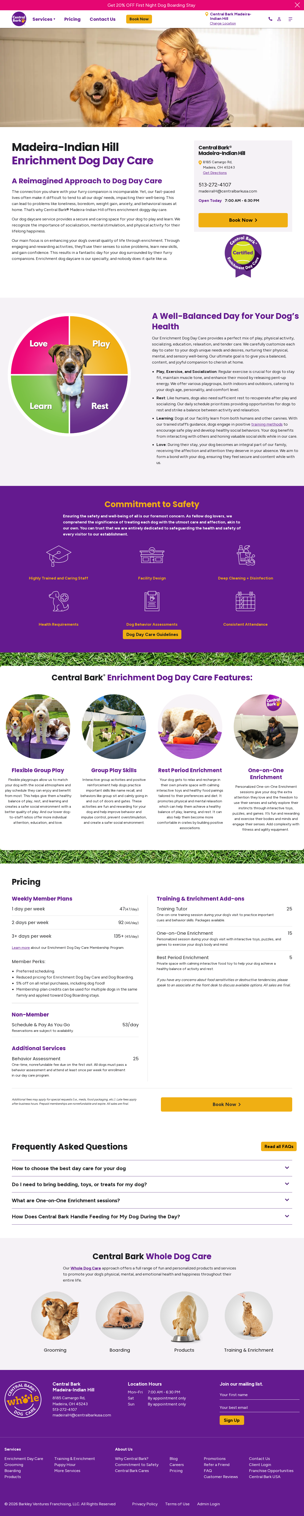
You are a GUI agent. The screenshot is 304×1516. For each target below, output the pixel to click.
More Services (67, 1470)
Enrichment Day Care (23, 1458)
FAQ (208, 1470)
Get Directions (215, 173)
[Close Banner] (297, 5)
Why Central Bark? (131, 1458)
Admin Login (208, 1503)
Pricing (72, 19)
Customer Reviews (221, 1476)
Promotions (215, 1458)
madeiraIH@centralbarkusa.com (228, 191)
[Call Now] (270, 19)
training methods (267, 424)
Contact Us (103, 19)
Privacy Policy (145, 1503)
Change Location (223, 23)
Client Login (260, 1464)
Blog (174, 1458)
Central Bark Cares (132, 1470)
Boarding (12, 1470)
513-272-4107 (215, 184)
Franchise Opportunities (271, 1470)
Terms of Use (177, 1503)
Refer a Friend (216, 1464)
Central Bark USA (264, 1476)
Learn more (21, 947)
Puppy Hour (65, 1464)
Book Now (139, 19)
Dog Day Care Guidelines (152, 634)
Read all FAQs (278, 1146)
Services (42, 19)
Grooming (13, 1464)
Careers (177, 1464)
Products (12, 1476)
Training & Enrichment (74, 1458)
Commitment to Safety (136, 1464)
